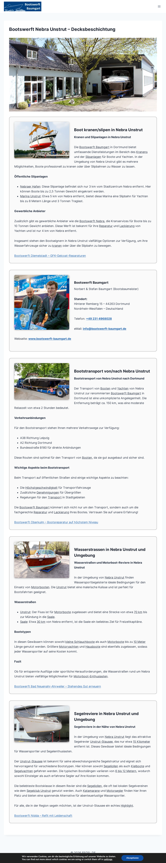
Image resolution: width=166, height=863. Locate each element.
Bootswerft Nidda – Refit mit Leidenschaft (43, 815)
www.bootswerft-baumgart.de (49, 338)
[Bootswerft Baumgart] (83, 74)
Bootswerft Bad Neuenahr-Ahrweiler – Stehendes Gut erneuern (57, 686)
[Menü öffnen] (159, 6)
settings (108, 859)
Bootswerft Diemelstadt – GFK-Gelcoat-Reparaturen (50, 255)
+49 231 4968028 (99, 318)
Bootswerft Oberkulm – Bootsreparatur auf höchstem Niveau (56, 522)
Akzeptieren (132, 857)
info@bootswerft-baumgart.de (104, 328)
